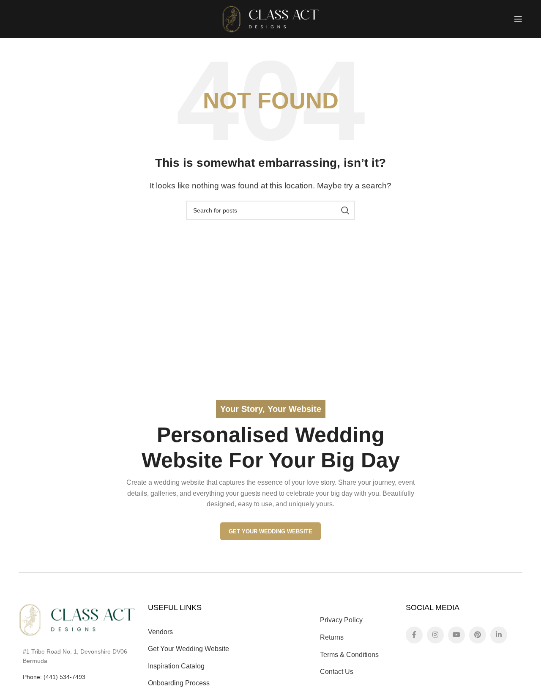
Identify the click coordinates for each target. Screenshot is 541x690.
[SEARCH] (345, 210)
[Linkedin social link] (498, 635)
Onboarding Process (179, 683)
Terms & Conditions (349, 654)
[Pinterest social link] (477, 635)
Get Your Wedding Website (270, 531)
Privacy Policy (341, 620)
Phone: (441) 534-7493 (54, 676)
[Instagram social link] (435, 635)
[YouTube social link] (456, 635)
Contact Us (336, 671)
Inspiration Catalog (176, 666)
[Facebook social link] (414, 635)
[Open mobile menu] (518, 19)
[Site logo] (270, 18)
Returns (332, 637)
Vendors (160, 631)
